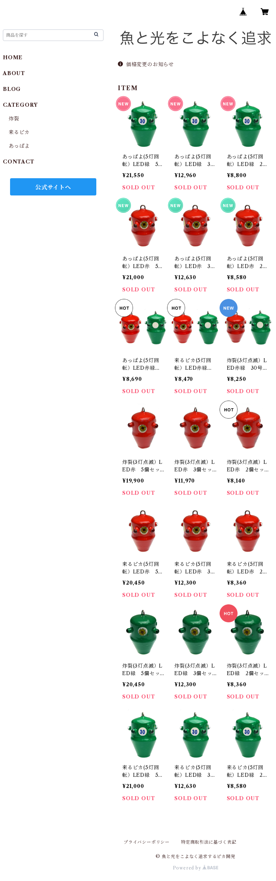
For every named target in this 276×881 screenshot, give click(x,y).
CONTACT (18, 161)
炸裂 (14, 118)
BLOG (12, 89)
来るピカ (19, 132)
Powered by (188, 868)
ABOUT (14, 73)
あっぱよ (19, 146)
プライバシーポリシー (147, 842)
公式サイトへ (53, 187)
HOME (13, 57)
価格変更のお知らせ (150, 64)
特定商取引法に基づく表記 (208, 842)
